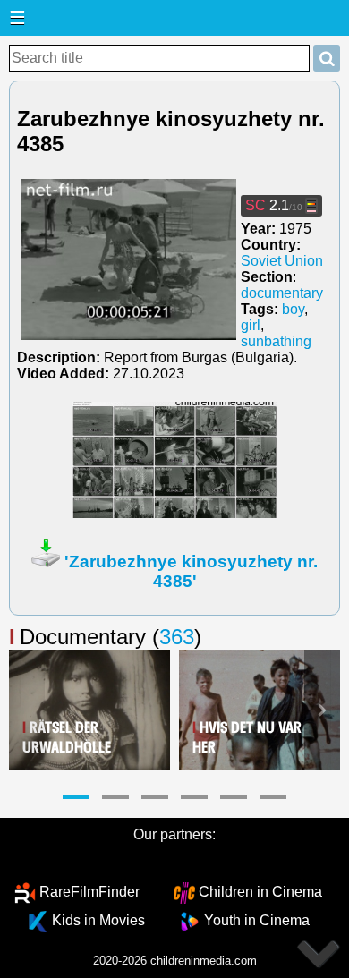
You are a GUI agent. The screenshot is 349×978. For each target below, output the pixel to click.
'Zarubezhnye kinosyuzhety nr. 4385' (191, 571)
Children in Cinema (260, 891)
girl (250, 325)
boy (293, 309)
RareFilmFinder (89, 891)
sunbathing (276, 341)
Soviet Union (282, 260)
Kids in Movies (98, 920)
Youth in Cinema (257, 920)
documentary (282, 293)
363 (176, 637)
